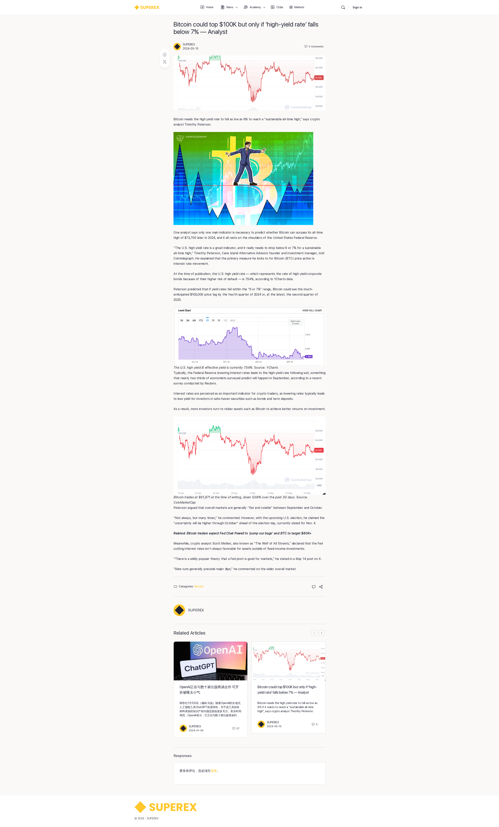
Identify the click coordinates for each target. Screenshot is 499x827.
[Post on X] (164, 62)
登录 (214, 771)
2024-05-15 (190, 48)
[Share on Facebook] (164, 54)
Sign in (357, 7)
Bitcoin (199, 586)
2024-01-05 (196, 730)
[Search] (343, 7)
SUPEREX (189, 44)
